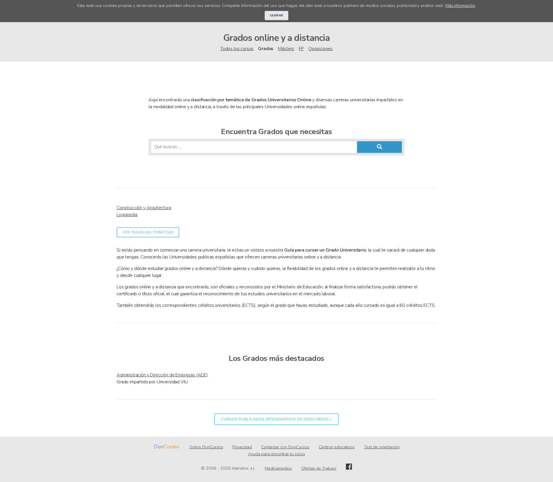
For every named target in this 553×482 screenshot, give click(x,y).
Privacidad (242, 447)
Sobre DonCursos (206, 447)
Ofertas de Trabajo (318, 468)
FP (301, 48)
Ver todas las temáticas (147, 232)
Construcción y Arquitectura (144, 208)
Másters (286, 48)
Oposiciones (320, 48)
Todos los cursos (236, 48)
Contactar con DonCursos (285, 447)
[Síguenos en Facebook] (349, 468)
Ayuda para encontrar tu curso (276, 454)
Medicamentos (278, 468)
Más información (460, 5)
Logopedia (127, 215)
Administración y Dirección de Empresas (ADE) (162, 375)
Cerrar (276, 15)
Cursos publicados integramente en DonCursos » (276, 419)
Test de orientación (382, 447)
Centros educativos (337, 447)
